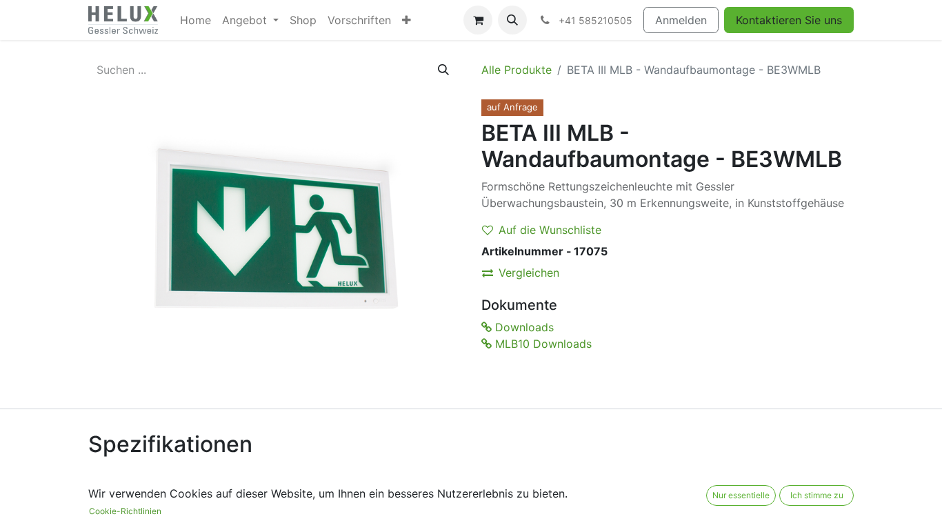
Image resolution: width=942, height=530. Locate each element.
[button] (512, 20)
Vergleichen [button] (529, 272)
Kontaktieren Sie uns (789, 20)
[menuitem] (195, 20)
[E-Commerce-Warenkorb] (477, 20)
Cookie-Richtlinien (125, 511)
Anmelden (681, 20)
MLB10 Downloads (542, 344)
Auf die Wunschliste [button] (550, 230)
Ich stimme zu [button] (816, 495)
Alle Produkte (516, 70)
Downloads (523, 327)
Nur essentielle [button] (741, 495)
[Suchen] (443, 70)
